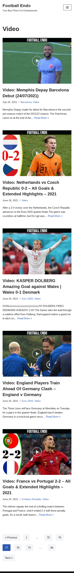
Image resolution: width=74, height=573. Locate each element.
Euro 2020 (27, 298)
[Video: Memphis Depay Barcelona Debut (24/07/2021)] (37, 61)
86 (51, 547)
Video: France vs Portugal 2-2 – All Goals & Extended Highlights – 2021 (37, 487)
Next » (9, 557)
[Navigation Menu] (67, 7)
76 (59, 537)
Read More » (41, 117)
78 (18, 547)
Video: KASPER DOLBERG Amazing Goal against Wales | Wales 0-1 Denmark (32, 286)
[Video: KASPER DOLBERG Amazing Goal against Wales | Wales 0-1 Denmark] (37, 251)
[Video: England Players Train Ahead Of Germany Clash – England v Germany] (37, 354)
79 (29, 547)
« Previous (11, 537)
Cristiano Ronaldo (31, 499)
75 (48, 537)
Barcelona (26, 102)
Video (36, 102)
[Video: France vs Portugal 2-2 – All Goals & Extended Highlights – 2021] (37, 452)
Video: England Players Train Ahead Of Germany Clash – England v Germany (31, 389)
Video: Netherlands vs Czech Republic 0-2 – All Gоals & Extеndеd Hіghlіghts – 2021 (31, 188)
